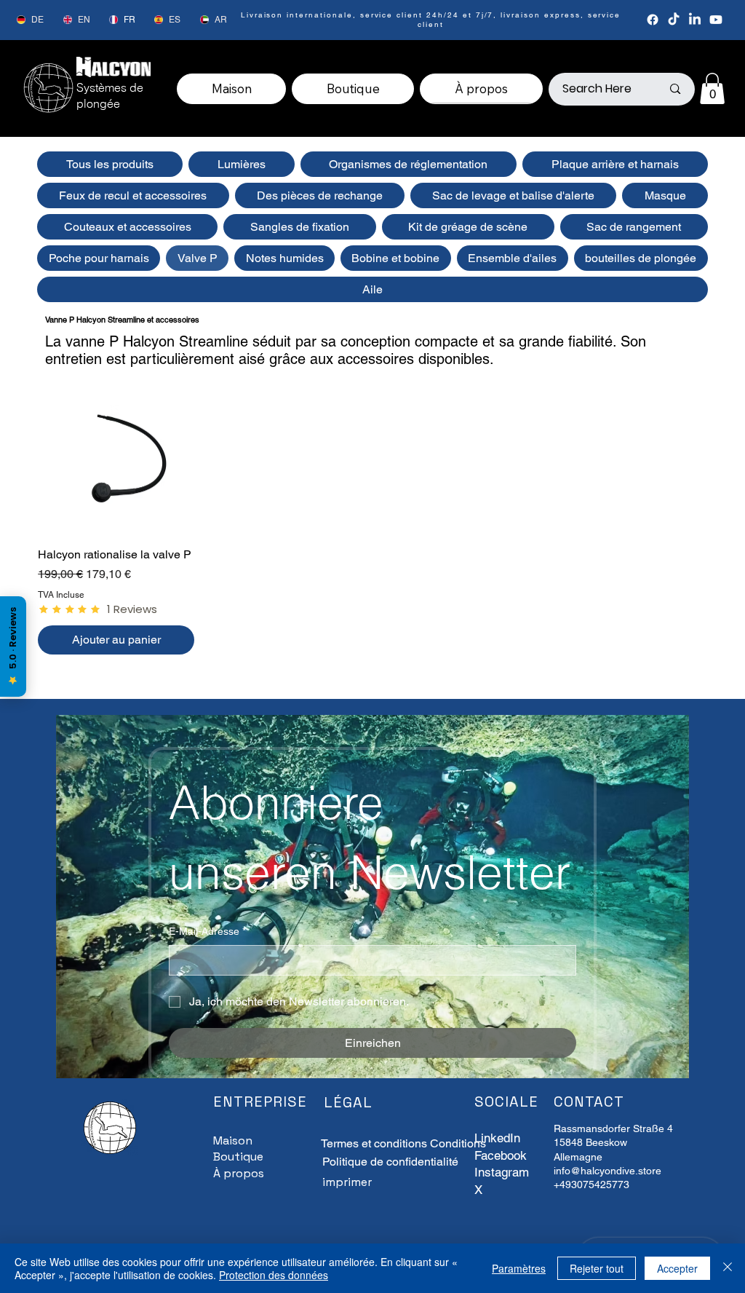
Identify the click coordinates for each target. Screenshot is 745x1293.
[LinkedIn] (695, 19)
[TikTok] (673, 19)
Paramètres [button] (519, 1268)
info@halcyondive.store (607, 1171)
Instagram (501, 1172)
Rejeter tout (597, 1268)
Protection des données (273, 1275)
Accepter (677, 1268)
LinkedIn (497, 1138)
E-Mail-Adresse (207, 931)
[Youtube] (716, 19)
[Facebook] (652, 19)
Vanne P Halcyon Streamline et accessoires (122, 320)
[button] (712, 88)
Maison (232, 1140)
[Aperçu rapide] (116, 457)
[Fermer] (727, 1268)
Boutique (238, 1156)
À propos (238, 1173)
